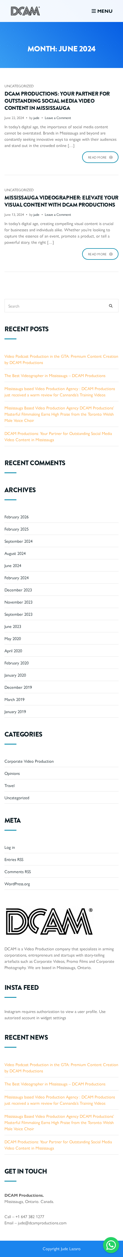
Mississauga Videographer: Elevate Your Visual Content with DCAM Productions (61, 201)
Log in (9, 847)
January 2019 (15, 711)
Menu (104, 10)
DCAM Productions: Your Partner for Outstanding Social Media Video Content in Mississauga (57, 101)
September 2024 (18, 541)
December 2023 (18, 590)
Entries (13, 859)
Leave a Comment (58, 117)
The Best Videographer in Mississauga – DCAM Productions (54, 375)
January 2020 (15, 675)
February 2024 (16, 577)
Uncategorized (19, 85)
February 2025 (16, 529)
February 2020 (16, 663)
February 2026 (16, 517)
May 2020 (12, 638)
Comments (17, 871)
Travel (9, 785)
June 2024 (12, 565)
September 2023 (18, 614)
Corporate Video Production (29, 761)
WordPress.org (17, 883)
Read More (98, 157)
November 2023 (18, 602)
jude (36, 117)
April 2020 (13, 650)
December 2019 (18, 687)
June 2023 (12, 626)
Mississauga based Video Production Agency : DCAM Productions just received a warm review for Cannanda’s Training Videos (59, 391)
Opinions (12, 773)
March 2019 (14, 699)
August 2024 (15, 553)
